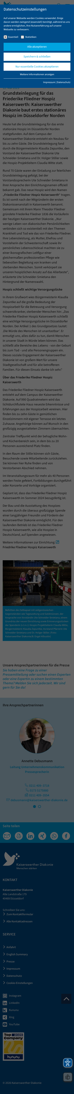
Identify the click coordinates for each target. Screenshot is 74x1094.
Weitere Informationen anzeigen (37, 74)
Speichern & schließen (37, 57)
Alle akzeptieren (37, 47)
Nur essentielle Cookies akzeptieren (37, 67)
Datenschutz (63, 82)
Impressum (49, 82)
